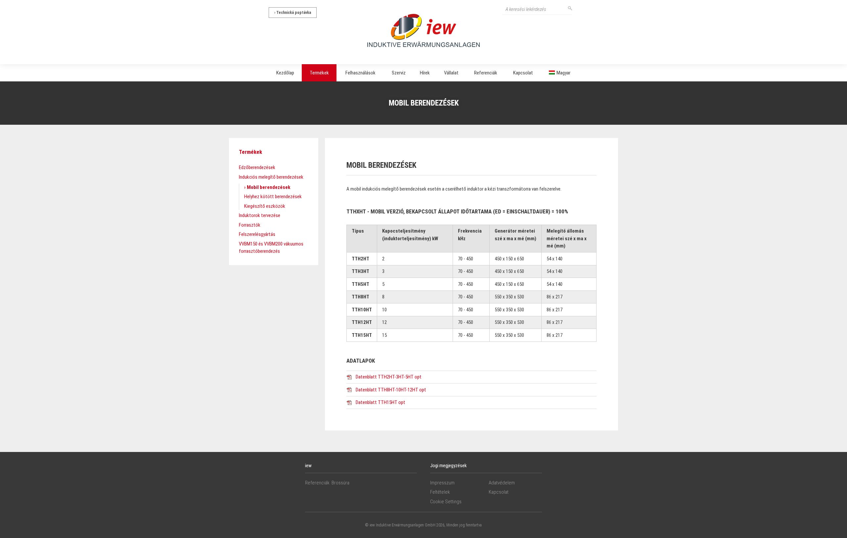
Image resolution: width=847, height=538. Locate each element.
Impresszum (442, 483)
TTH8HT (360, 297)
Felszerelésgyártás (257, 234)
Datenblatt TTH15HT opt (380, 402)
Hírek (425, 73)
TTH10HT (362, 310)
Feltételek (440, 492)
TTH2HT (360, 259)
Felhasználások (360, 73)
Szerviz (399, 73)
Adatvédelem (502, 483)
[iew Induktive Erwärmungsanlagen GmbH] (423, 30)
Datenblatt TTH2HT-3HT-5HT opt (389, 377)
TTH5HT (360, 284)
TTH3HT (360, 271)
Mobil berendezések (268, 187)
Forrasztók (249, 225)
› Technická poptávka (292, 12)
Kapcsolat (523, 73)
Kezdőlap (285, 73)
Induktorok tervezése (259, 215)
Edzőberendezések (257, 167)
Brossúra (340, 483)
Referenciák (485, 73)
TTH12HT (362, 322)
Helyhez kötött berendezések (273, 197)
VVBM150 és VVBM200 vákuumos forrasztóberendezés (271, 247)
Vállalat (451, 73)
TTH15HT (362, 335)
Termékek (319, 73)
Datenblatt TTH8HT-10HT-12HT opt (391, 390)
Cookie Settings (446, 502)
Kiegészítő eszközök (264, 206)
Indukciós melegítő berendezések (271, 177)
